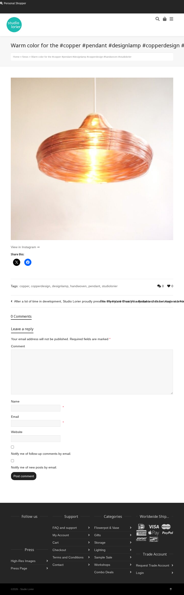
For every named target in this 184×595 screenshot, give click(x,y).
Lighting (99, 550)
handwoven (78, 286)
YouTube (39, 10)
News (25, 56)
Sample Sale (103, 557)
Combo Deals (104, 572)
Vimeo (46, 10)
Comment (18, 346)
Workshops (102, 565)
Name (15, 401)
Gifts (97, 535)
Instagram (13, 10)
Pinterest (33, 10)
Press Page (19, 568)
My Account (61, 535)
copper (24, 286)
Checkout (59, 550)
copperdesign (40, 286)
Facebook (26, 10)
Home (16, 56)
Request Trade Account (152, 565)
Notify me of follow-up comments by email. (41, 453)
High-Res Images (23, 561)
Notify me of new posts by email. (34, 467)
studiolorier (110, 286)
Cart (56, 542)
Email (15, 416)
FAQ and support (65, 527)
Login (140, 573)
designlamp (60, 286)
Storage (99, 542)
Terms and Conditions (68, 557)
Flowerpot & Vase (106, 527)
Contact (58, 565)
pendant (94, 286)
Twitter (20, 10)
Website (16, 432)
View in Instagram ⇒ (25, 247)
